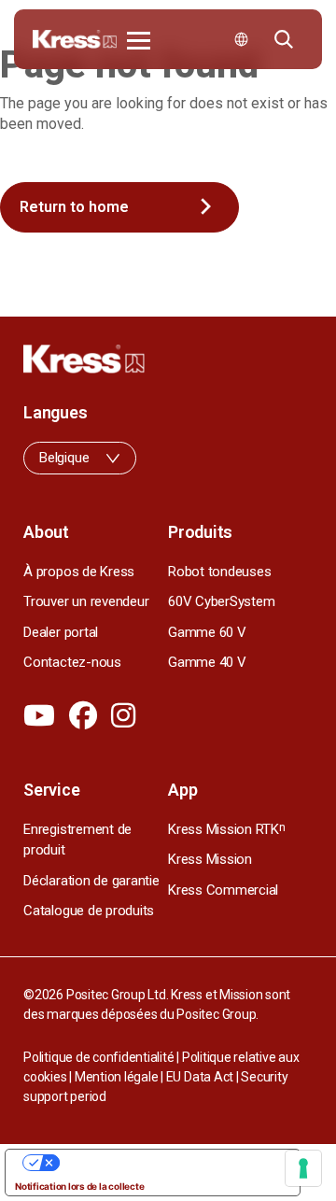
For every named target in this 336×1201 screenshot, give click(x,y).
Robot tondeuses (219, 571)
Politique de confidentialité (98, 1057)
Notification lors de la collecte (79, 1186)
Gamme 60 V (207, 632)
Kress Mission (210, 859)
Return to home (74, 207)
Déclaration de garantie (91, 880)
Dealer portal (60, 632)
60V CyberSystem (221, 601)
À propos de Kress (78, 571)
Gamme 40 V (207, 662)
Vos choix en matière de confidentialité (171, 1162)
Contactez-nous (72, 662)
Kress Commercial (223, 890)
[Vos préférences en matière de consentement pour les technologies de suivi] (303, 1168)
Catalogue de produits (88, 910)
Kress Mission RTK (227, 829)
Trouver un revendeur (85, 601)
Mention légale (117, 1076)
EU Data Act (199, 1076)
